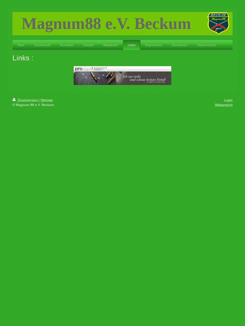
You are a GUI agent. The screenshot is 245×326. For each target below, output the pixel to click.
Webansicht (224, 105)
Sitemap (46, 100)
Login (228, 100)
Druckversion (28, 100)
